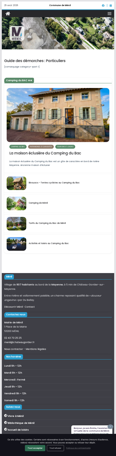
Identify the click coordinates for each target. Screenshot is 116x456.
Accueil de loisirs (18, 430)
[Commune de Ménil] (7, 13)
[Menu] (109, 13)
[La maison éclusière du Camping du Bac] (58, 115)
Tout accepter (35, 448)
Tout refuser (55, 448)
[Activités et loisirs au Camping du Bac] (16, 244)
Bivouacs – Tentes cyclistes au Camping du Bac (54, 182)
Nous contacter (13, 349)
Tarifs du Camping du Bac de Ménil (47, 223)
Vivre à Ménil (16, 416)
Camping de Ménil (38, 202)
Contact (30, 307)
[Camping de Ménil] (16, 203)
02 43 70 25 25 (13, 338)
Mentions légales (36, 349)
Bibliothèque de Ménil (21, 423)
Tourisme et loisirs (65, 147)
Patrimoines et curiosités (41, 147)
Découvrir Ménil (13, 307)
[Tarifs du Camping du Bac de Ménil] (16, 223)
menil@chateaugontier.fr (19, 342)
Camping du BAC (18, 147)
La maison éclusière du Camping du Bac (45, 153)
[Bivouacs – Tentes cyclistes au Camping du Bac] (16, 183)
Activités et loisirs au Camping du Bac (49, 243)
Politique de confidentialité (78, 448)
